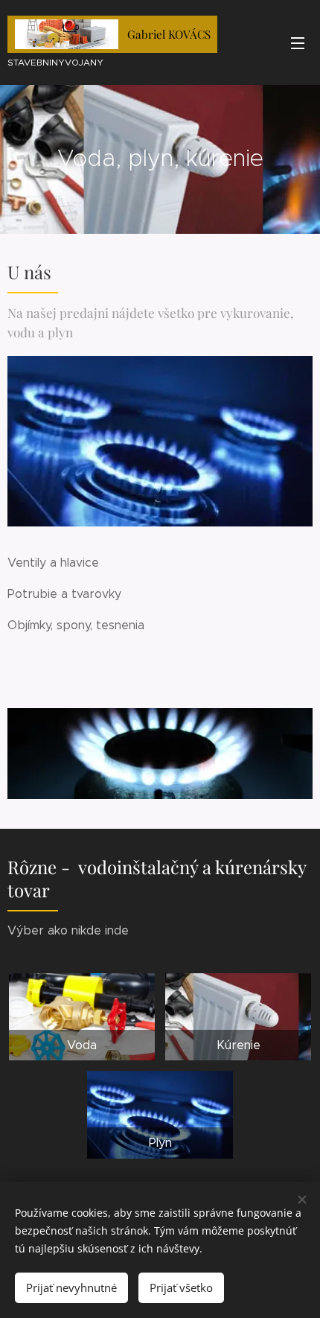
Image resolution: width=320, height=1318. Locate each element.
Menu (298, 42)
